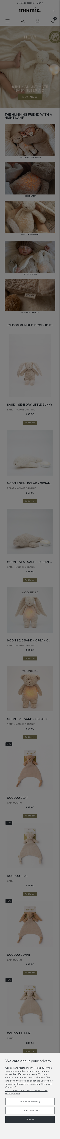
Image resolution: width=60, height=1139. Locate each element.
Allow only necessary (30, 1101)
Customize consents (30, 1110)
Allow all (30, 1119)
